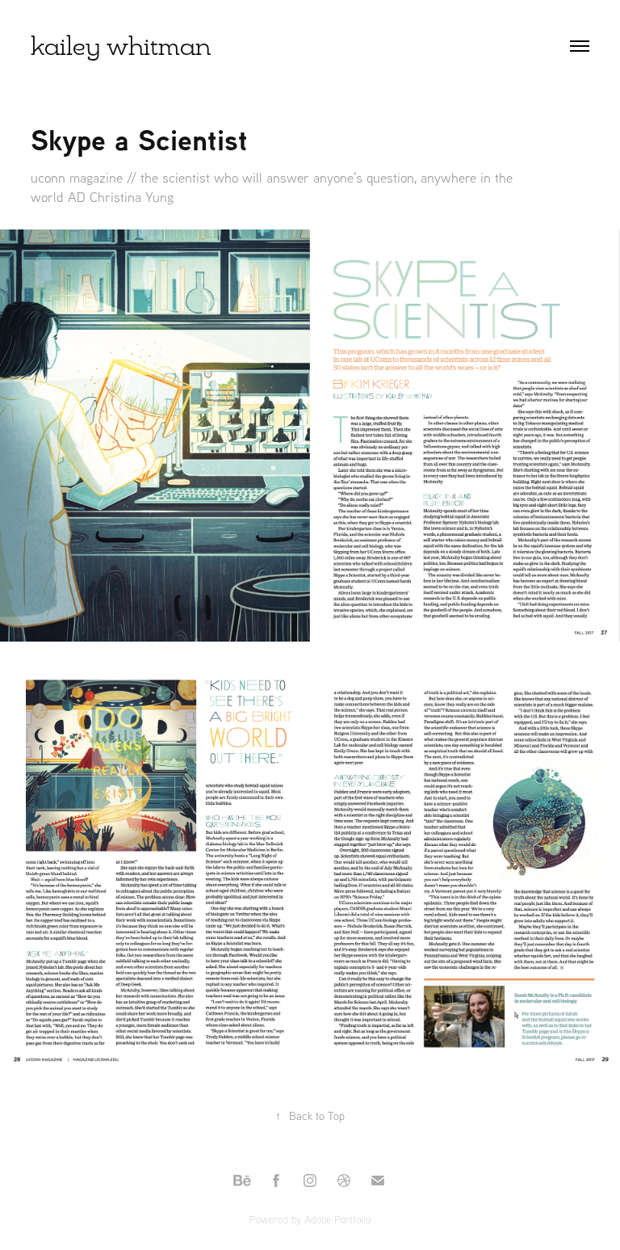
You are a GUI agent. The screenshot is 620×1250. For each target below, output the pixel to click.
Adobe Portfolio (337, 1219)
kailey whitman (121, 46)
